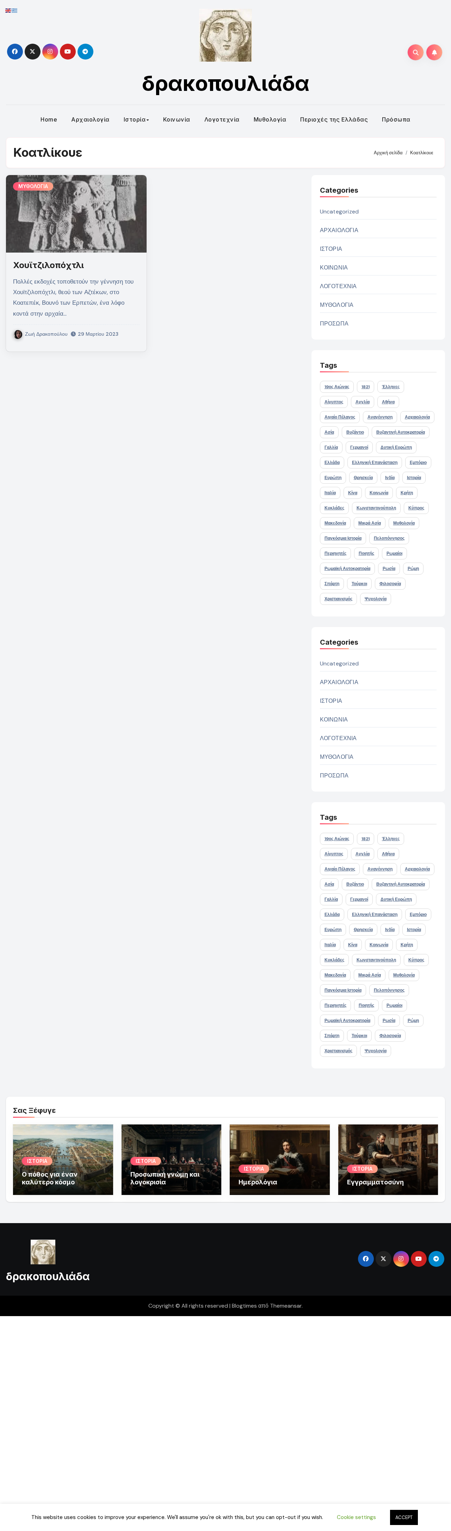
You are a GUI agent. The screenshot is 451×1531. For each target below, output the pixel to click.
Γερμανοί (359, 447)
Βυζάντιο (355, 432)
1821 (366, 387)
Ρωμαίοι (394, 553)
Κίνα (352, 493)
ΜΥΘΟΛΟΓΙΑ (33, 186)
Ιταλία (330, 493)
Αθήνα (388, 402)
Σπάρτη (332, 584)
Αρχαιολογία (90, 119)
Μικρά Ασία (369, 523)
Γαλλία (331, 447)
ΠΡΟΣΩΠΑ (334, 323)
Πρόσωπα (396, 119)
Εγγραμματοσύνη (375, 1182)
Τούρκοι (359, 584)
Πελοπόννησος (389, 538)
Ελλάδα (332, 462)
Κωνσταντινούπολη (376, 508)
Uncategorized (339, 211)
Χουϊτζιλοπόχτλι (48, 265)
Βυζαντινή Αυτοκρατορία (400, 432)
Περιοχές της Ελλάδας (334, 119)
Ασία (329, 432)
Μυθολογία (270, 119)
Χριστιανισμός (338, 599)
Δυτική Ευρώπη (396, 447)
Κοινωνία (176, 119)
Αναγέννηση (380, 417)
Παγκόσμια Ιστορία (343, 538)
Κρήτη (407, 493)
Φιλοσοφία (390, 584)
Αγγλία (363, 402)
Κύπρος (416, 508)
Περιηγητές (335, 553)
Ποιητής (366, 553)
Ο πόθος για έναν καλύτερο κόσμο (50, 1178)
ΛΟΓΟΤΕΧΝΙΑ (338, 286)
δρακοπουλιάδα (225, 83)
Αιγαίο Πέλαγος (340, 417)
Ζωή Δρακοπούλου (46, 334)
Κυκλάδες (334, 508)
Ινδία (390, 478)
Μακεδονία (335, 523)
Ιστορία (135, 119)
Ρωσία (389, 568)
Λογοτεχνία (222, 119)
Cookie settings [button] (356, 1517)
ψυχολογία (376, 599)
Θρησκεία (363, 478)
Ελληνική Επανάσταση (374, 462)
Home (49, 119)
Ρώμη (413, 568)
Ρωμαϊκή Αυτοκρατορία (347, 568)
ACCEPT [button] (404, 1517)
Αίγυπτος (334, 402)
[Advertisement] (212, 1421)
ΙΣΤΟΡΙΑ (331, 249)
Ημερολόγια (258, 1182)
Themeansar (286, 1305)
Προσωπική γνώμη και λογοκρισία (164, 1178)
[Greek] (15, 10)
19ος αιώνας (337, 387)
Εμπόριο (418, 462)
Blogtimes (244, 1305)
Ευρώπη (333, 478)
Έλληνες (391, 387)
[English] (8, 10)
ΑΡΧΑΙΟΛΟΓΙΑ (339, 230)
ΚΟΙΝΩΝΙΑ (334, 267)
